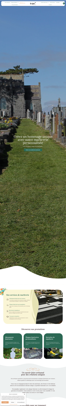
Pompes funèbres (14, 2)
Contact (50, 4)
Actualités (58, 2)
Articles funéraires (44, 2)
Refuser (12, 402)
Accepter (5, 402)
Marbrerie (22, 2)
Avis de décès (52, 2)
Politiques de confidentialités (13, 404)
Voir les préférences (20, 402)
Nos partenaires (15, 4)
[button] (24, 394)
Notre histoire (7, 2)
